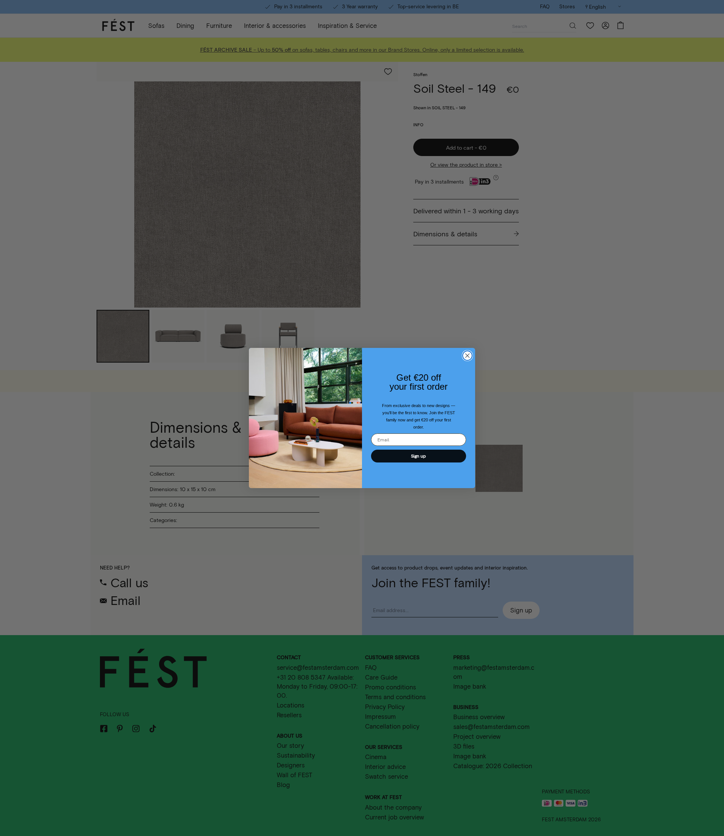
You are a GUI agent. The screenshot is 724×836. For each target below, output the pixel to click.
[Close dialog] (467, 355)
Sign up (418, 456)
